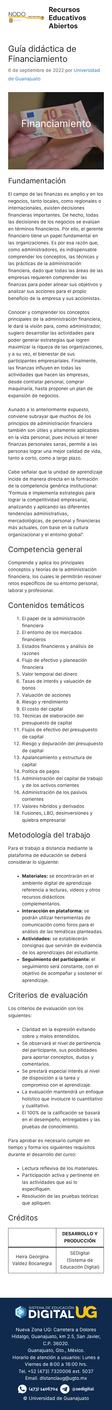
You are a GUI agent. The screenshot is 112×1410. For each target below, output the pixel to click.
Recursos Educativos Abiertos (67, 17)
